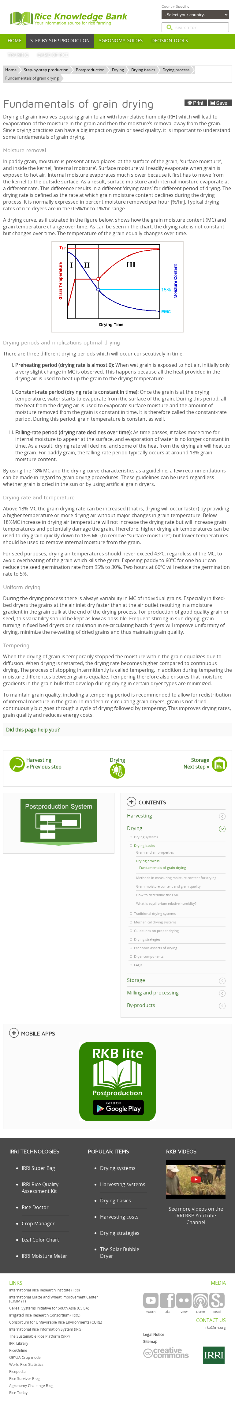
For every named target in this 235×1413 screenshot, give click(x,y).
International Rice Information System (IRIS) (46, 1329)
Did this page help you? (33, 729)
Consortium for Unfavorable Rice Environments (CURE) (55, 1322)
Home (11, 70)
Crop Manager (38, 1223)
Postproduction (90, 70)
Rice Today (18, 1392)
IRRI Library (18, 1343)
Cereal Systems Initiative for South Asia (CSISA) (49, 1308)
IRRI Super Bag (38, 1168)
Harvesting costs (119, 1216)
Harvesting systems (122, 1184)
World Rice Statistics (26, 1364)
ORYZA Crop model (25, 1357)
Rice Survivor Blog (24, 1378)
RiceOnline (18, 1350)
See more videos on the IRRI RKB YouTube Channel (196, 1215)
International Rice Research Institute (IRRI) (44, 1290)
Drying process (175, 70)
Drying (118, 70)
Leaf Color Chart (40, 1239)
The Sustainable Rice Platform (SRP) (39, 1336)
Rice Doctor (35, 1207)
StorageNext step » (196, 763)
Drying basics (143, 70)
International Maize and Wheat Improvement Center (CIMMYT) (53, 1299)
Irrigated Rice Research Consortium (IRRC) (44, 1315)
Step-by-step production (46, 70)
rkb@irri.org (215, 1327)
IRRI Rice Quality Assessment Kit (40, 1187)
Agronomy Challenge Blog (31, 1385)
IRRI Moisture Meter (44, 1256)
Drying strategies (120, 1233)
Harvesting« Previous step (44, 763)
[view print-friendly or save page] (208, 103)
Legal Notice (153, 1334)
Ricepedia (17, 1371)
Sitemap (150, 1341)
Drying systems (118, 1168)
